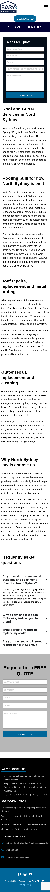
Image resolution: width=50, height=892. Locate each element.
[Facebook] (19, 874)
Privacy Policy (25, 884)
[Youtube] (30, 874)
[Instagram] (25, 874)
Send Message (25, 95)
